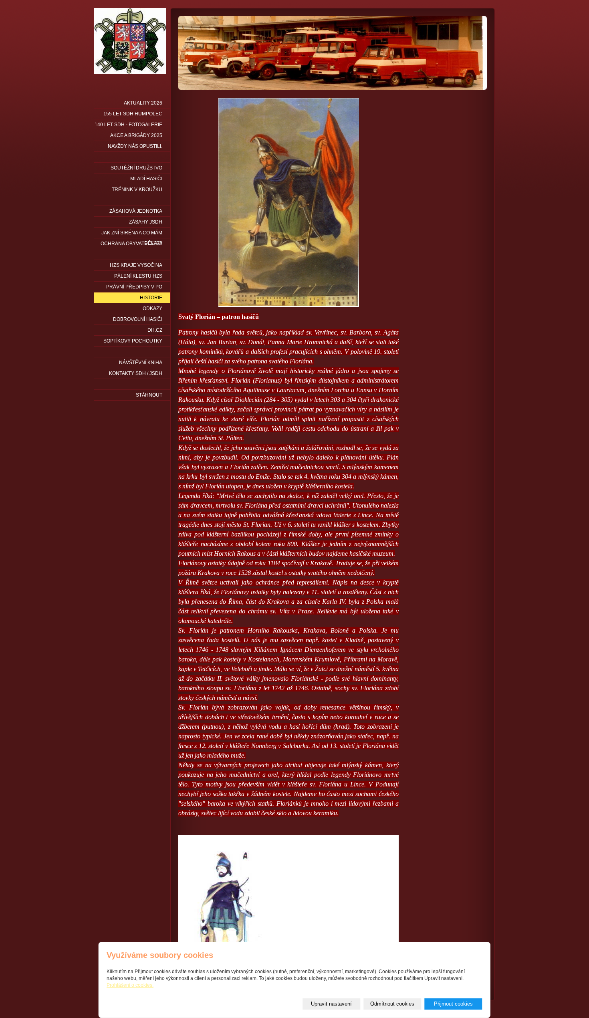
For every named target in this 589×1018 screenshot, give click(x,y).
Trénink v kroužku (137, 189)
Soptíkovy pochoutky (132, 341)
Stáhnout (149, 395)
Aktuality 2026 (143, 103)
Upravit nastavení (331, 1004)
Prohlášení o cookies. (130, 985)
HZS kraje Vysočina (136, 265)
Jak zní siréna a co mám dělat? (131, 234)
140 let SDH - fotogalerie (128, 124)
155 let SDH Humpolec (132, 114)
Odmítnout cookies (392, 1004)
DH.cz (154, 330)
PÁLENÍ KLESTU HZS (138, 276)
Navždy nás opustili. (135, 146)
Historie (151, 297)
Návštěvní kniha (140, 362)
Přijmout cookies (453, 1004)
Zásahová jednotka (135, 211)
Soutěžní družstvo (136, 168)
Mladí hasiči (146, 178)
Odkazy (152, 308)
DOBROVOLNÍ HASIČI (137, 319)
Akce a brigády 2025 (136, 135)
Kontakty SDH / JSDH (135, 373)
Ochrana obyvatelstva (131, 243)
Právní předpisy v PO (134, 287)
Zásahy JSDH (145, 222)
